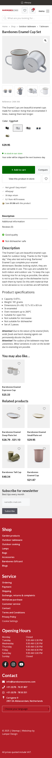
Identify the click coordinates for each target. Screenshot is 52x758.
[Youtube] (21, 664)
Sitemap (16, 730)
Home (5, 26)
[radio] (7, 128)
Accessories (8, 557)
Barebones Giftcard (12, 561)
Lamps (5, 548)
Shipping (6, 591)
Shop (13, 26)
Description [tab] (8, 216)
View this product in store (21, 178)
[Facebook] (5, 664)
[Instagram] (13, 664)
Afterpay (27, 2)
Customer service (11, 603)
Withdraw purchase (12, 599)
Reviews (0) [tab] (7, 226)
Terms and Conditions (13, 612)
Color (5, 121)
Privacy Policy (9, 616)
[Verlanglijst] (25, 10)
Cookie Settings (10, 621)
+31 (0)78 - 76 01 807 (16, 687)
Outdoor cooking (11, 544)
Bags (4, 552)
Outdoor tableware (27, 26)
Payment (6, 586)
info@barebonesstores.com (20, 681)
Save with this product (18, 203)
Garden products (11, 535)
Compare (43, 169)
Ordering (7, 582)
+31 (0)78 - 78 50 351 (16, 692)
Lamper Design (9, 733)
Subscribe (10, 511)
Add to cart (20, 169)
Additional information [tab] (13, 221)
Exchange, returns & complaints (18, 595)
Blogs (5, 565)
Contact (6, 608)
